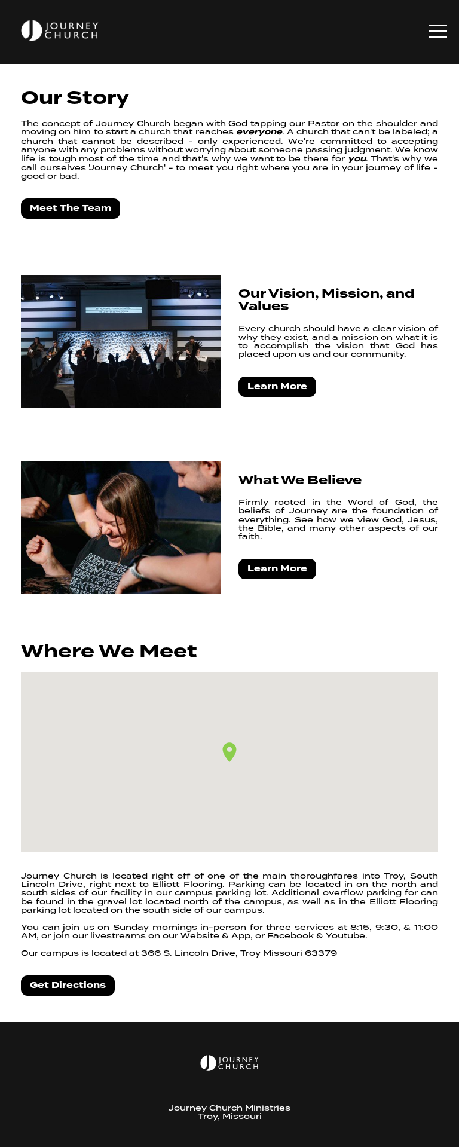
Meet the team (70, 208)
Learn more (277, 386)
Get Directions (68, 985)
